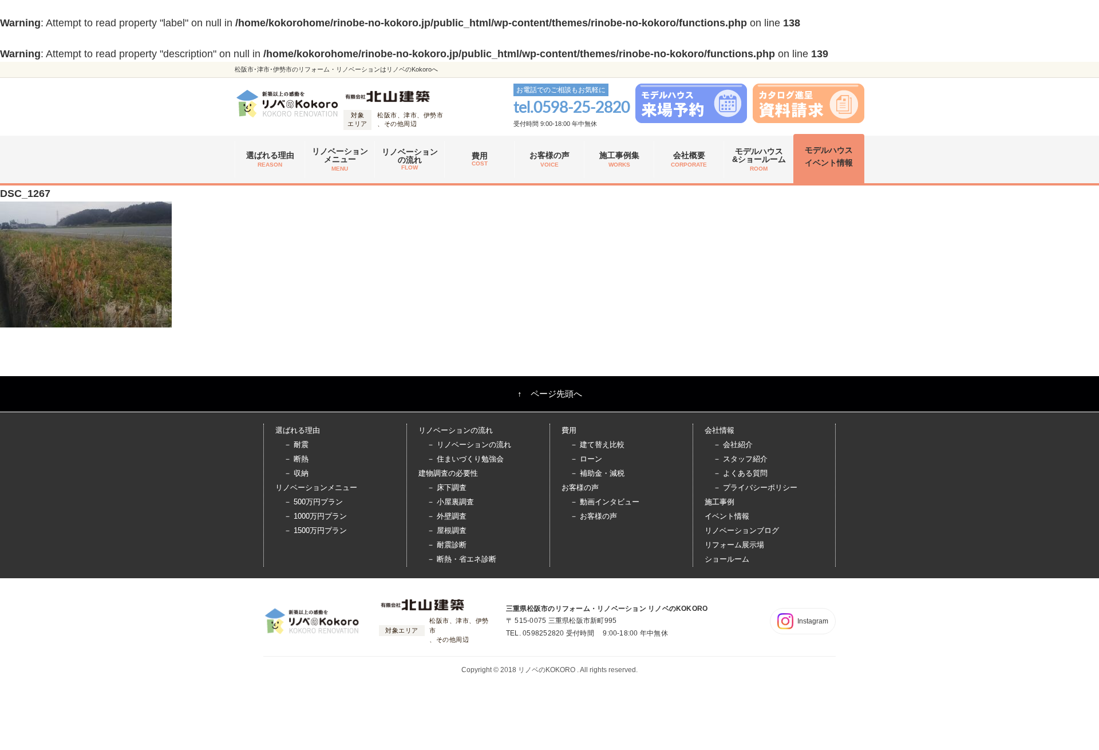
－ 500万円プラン (313, 502)
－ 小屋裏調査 (450, 502)
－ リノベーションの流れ (469, 444)
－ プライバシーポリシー (755, 487)
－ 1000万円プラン (315, 516)
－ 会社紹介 (733, 444)
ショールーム (727, 559)
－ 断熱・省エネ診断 (461, 559)
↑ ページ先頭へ (549, 393)
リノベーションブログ (742, 530)
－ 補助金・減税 (597, 473)
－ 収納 (296, 473)
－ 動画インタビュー (604, 502)
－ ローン (586, 459)
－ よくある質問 (740, 473)
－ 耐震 (296, 444)
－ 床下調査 (447, 487)
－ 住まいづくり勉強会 (465, 459)
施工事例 (719, 502)
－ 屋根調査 (447, 530)
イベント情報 (727, 516)
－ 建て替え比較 (597, 444)
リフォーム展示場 (734, 544)
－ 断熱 (296, 459)
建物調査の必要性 (448, 473)
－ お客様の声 (593, 516)
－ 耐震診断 (447, 544)
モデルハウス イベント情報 (829, 156)
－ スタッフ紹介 (740, 459)
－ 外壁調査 (447, 516)
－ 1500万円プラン (315, 530)
